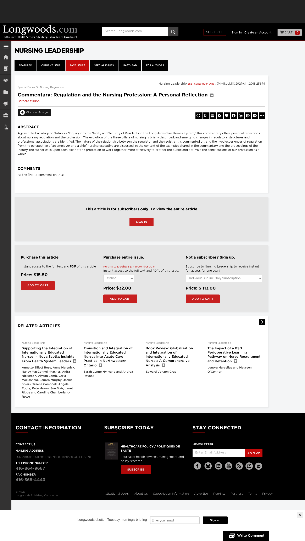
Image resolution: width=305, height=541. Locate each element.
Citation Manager (37, 112)
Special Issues (104, 65)
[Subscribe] (5, 127)
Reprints (219, 493)
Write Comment (251, 535)
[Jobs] (5, 115)
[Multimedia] (5, 103)
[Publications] (5, 92)
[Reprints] (198, 115)
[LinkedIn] (218, 466)
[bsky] (208, 466)
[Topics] (5, 68)
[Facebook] (198, 466)
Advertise (201, 493)
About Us (141, 493)
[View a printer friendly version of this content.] (213, 115)
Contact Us (25, 444)
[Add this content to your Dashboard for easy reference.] (227, 115)
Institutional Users (116, 493)
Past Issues (77, 65)
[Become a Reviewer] (206, 115)
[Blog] (249, 468)
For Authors (155, 65)
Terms (253, 493)
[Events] (5, 80)
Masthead (130, 65)
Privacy (267, 493)
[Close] (300, 515)
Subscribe (214, 32)
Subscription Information (171, 493)
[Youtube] (229, 466)
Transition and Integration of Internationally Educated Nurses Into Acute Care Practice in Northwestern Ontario (108, 357)
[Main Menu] (6, 48)
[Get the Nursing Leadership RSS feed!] (220, 115)
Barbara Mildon (29, 101)
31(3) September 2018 (201, 84)
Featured (25, 65)
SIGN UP (254, 453)
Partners (237, 493)
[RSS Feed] (239, 466)
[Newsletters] (259, 466)
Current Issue (51, 65)
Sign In (141, 222)
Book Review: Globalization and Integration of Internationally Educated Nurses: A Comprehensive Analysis (169, 357)
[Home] (5, 57)
